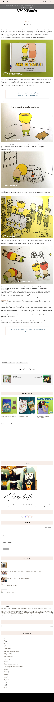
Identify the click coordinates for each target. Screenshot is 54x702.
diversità (26, 607)
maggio (6, 672)
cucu (15, 616)
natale (39, 607)
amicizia (20, 607)
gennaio (6, 679)
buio (8, 616)
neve (19, 613)
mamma (23, 611)
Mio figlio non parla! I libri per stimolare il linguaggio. (19, 578)
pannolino (49, 610)
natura (24, 608)
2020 (4, 643)
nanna (3, 608)
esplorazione (4, 614)
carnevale (11, 616)
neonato (37, 614)
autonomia (27, 21)
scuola (29, 608)
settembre (6, 668)
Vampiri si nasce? (8, 653)
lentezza (22, 614)
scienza (12, 607)
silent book (36, 611)
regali (14, 608)
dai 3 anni (19, 362)
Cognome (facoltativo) (8, 542)
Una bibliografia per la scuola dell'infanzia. (13, 666)
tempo (46, 614)
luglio (5, 669)
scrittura (45, 612)
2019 (4, 645)
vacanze (50, 614)
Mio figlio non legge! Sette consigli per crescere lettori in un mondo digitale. (24, 571)
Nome (4, 536)
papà (45, 607)
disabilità (19, 616)
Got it (31, 7)
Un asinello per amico (12, 585)
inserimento (14, 613)
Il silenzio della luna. (8, 659)
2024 (4, 637)
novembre (6, 648)
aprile (5, 674)
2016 (4, 684)
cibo (31, 610)
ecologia (18, 611)
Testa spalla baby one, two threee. (11, 651)
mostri (27, 611)
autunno (28, 616)
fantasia (33, 607)
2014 (4, 687)
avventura (15, 610)
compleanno (27, 613)
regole (22, 613)
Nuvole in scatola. (25, 698)
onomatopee (26, 610)
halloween (9, 610)
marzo (5, 676)
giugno (5, 671)
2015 (4, 685)
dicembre (6, 646)
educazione (4, 613)
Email (4, 529)
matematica (36, 612)
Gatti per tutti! (10, 592)
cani (49, 607)
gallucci (13, 614)
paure (50, 608)
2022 (4, 640)
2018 (4, 681)
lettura (43, 610)
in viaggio (18, 614)
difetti (32, 613)
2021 (4, 641)
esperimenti (9, 612)
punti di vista (43, 611)
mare (30, 612)
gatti (15, 612)
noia (41, 612)
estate (9, 614)
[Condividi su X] (24, 369)
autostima (7, 611)
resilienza (42, 614)
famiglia (41, 613)
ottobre (6, 650)
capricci (50, 613)
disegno (9, 608)
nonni (31, 611)
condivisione (36, 608)
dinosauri (36, 613)
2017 (4, 682)
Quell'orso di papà (8, 663)
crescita (12, 362)
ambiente (49, 611)
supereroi (25, 612)
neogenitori (32, 614)
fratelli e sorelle (43, 608)
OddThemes (42, 698)
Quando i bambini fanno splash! (11, 664)
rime (19, 608)
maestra (27, 614)
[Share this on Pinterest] (27, 369)
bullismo (3, 612)
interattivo (19, 612)
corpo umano (37, 610)
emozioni (3, 610)
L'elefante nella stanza (12, 564)
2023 (4, 638)
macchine (24, 616)
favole (9, 613)
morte (20, 610)
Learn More (24, 7)
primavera (46, 613)
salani (25, 362)
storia (50, 612)
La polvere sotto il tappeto (10, 654)
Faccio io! (6, 661)
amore (2, 611)
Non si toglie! (4, 79)
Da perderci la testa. (8, 656)
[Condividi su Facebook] (20, 369)
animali (4, 607)
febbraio (6, 677)
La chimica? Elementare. (9, 658)
